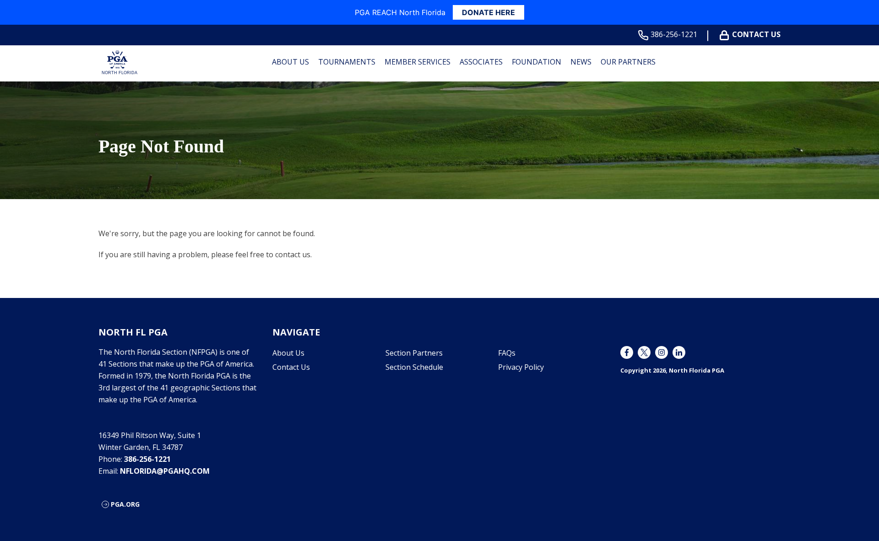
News (580, 62)
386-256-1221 (674, 34)
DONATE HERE (488, 12)
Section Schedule (414, 367)
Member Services (417, 62)
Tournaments (346, 62)
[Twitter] (644, 352)
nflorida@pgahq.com (165, 471)
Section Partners (414, 353)
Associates (481, 62)
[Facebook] (626, 352)
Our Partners (628, 62)
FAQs (506, 353)
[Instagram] (661, 352)
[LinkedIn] (679, 352)
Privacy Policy (521, 367)
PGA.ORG (125, 504)
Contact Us (756, 34)
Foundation (536, 62)
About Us (290, 62)
